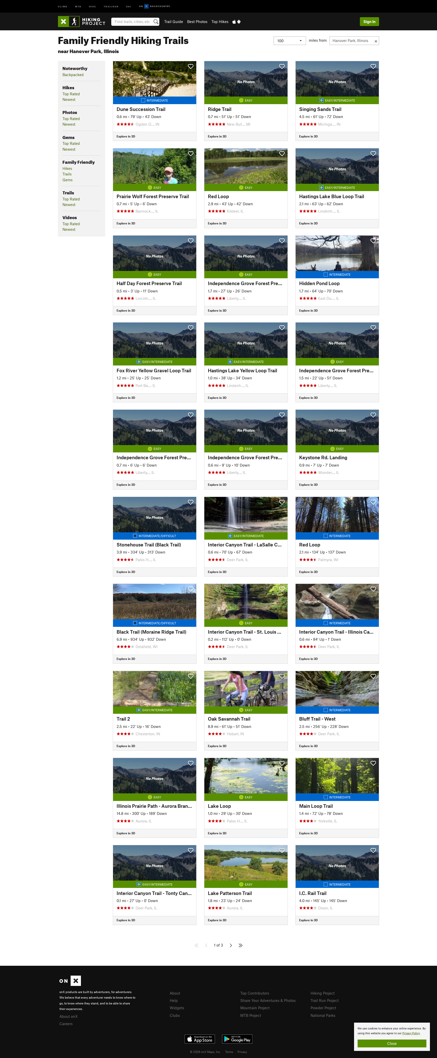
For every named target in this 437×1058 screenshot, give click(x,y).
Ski (129, 6)
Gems (67, 179)
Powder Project (323, 1007)
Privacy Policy (411, 1033)
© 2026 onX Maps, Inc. (205, 1051)
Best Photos (197, 21)
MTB (78, 6)
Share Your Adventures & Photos (268, 1000)
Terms (229, 1051)
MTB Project (250, 1015)
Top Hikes (219, 21)
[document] (392, 1036)
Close (392, 1043)
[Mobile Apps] (236, 21)
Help (174, 1000)
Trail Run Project (325, 1000)
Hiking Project (323, 993)
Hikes (67, 168)
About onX (68, 1016)
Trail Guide (173, 21)
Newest (68, 99)
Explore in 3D (126, 136)
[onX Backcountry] (154, 6)
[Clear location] (376, 40)
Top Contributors (254, 993)
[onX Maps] (70, 984)
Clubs (175, 1015)
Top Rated (71, 93)
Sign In (369, 21)
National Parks (323, 1015)
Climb (63, 6)
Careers (66, 1023)
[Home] (84, 21)
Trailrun (111, 6)
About (175, 993)
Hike (92, 6)
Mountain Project (255, 1007)
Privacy (242, 1051)
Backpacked (73, 74)
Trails (67, 174)
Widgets (177, 1007)
